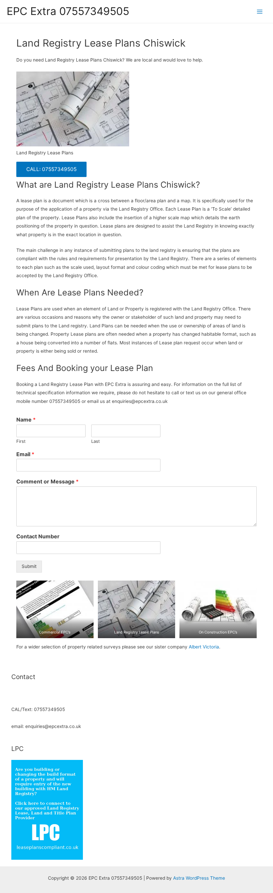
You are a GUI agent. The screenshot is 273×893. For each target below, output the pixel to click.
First (21, 441)
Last (95, 441)
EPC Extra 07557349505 (68, 11)
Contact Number (38, 536)
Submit (29, 566)
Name (26, 419)
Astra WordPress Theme (199, 878)
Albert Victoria (204, 646)
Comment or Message (47, 481)
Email (25, 454)
